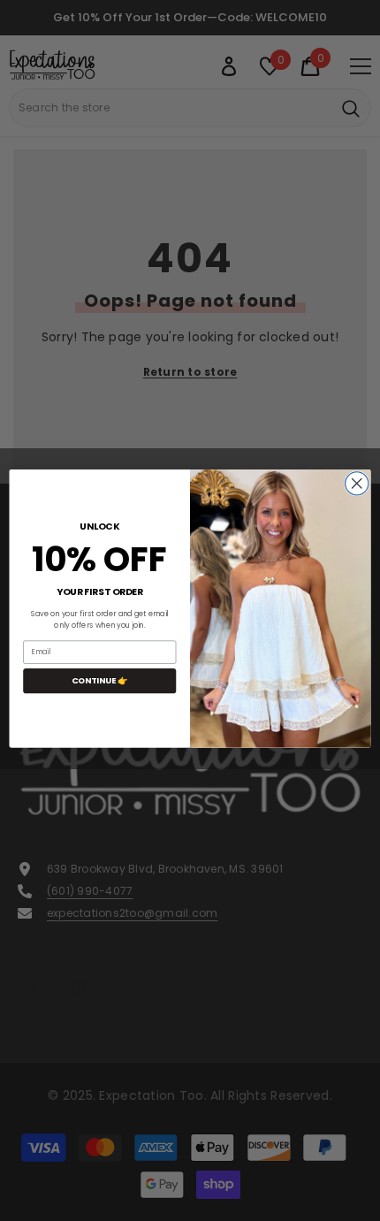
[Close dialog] (357, 482)
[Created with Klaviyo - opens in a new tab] (189, 749)
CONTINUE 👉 (99, 680)
